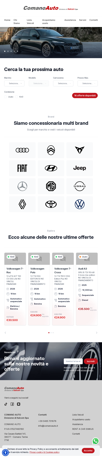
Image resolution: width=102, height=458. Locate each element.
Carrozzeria (58, 78)
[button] (5, 452)
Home (7, 20)
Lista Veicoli (30, 22)
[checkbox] (5, 97)
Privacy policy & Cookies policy (44, 452)
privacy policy (87, 370)
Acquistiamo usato (48, 22)
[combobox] (14, 83)
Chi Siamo (17, 22)
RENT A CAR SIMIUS (83, 429)
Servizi (82, 20)
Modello (32, 78)
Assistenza (70, 20)
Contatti (93, 20)
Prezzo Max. (83, 78)
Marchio (7, 78)
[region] (51, 293)
